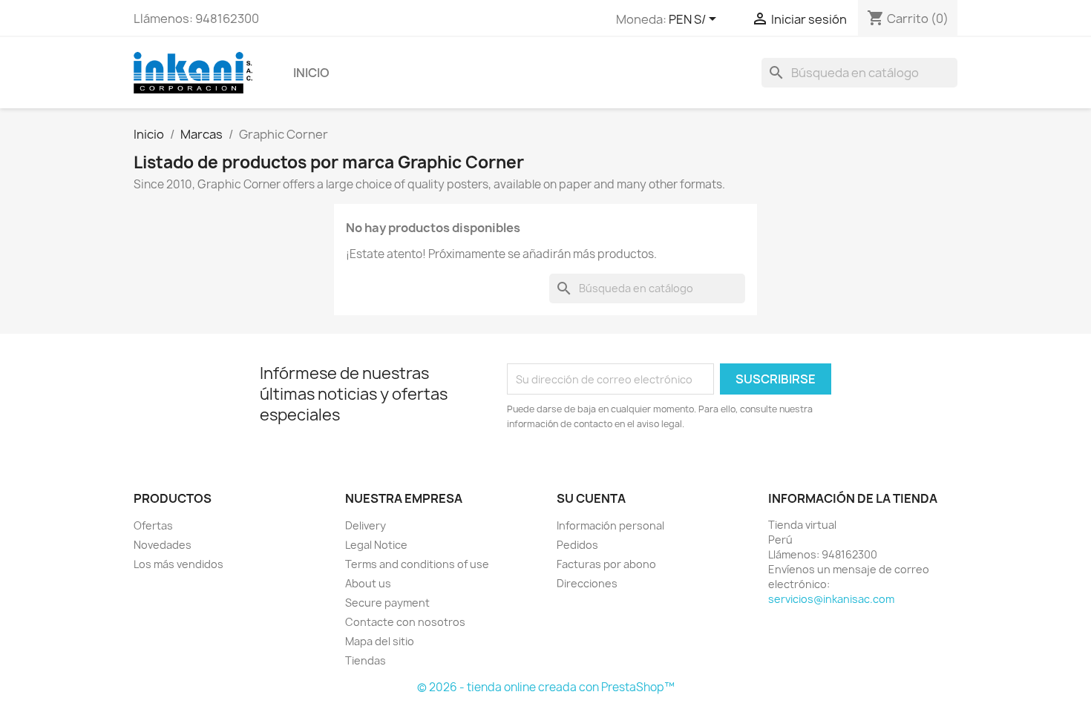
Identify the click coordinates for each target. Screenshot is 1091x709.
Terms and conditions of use (417, 564)
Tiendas (365, 660)
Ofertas (153, 525)
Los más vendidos (178, 564)
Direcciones (587, 583)
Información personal (610, 525)
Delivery (365, 525)
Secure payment (387, 603)
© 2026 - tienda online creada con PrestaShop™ (546, 687)
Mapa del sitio (379, 641)
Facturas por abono (606, 564)
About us (368, 583)
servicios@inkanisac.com (831, 599)
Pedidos (577, 545)
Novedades (162, 545)
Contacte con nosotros (405, 622)
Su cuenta (591, 498)
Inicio (311, 73)
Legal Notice (376, 545)
